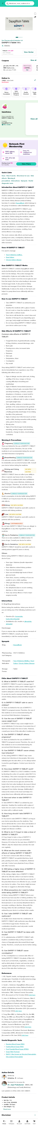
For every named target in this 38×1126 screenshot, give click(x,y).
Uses (3, 176)
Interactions (15, 181)
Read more (7, 1109)
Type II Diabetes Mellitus (21, 661)
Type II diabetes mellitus (14, 255)
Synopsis (24, 181)
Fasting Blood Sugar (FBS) (15, 1046)
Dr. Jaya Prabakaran (16, 1085)
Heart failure (10, 257)
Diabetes (7, 45)
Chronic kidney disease (13, 260)
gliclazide (9, 624)
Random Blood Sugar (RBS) (15, 1044)
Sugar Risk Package (13, 1052)
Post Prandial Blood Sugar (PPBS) (17, 1049)
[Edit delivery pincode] (35, 80)
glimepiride (27, 621)
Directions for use (23, 176)
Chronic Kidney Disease (26, 663)
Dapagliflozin (20, 203)
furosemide (19, 616)
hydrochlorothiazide (12, 619)
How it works (11, 176)
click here (32, 995)
